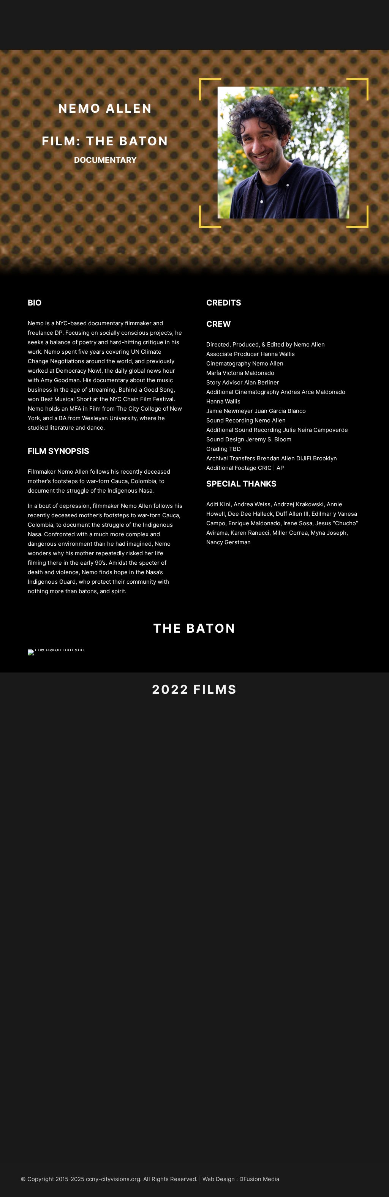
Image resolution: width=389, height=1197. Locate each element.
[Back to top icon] (360, 1179)
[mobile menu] (376, 24)
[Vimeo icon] (334, 1179)
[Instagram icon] (342, 1179)
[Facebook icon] (326, 1179)
